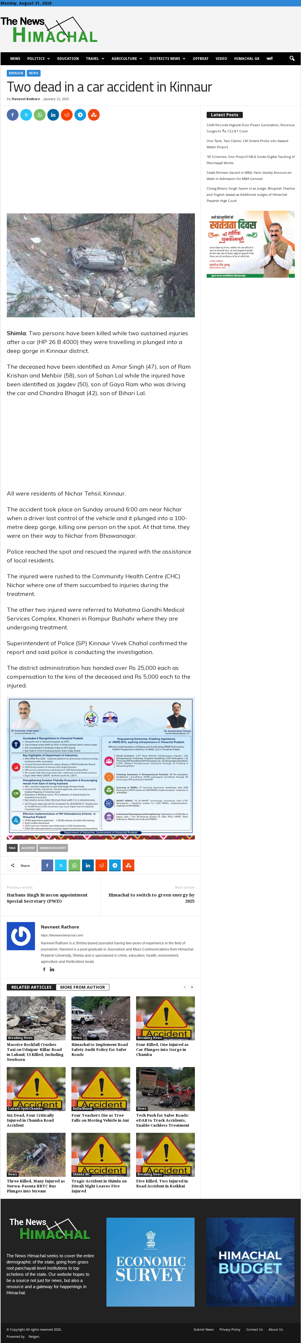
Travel (92, 59)
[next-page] (192, 987)
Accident (28, 848)
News (15, 59)
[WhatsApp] (40, 115)
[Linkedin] (53, 115)
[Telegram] (80, 115)
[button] (291, 58)
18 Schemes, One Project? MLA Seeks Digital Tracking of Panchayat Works (251, 160)
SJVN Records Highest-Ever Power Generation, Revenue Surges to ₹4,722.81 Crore (251, 128)
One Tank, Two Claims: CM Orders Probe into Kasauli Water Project (247, 144)
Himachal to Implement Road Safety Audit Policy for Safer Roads (99, 1049)
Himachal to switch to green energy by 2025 (151, 898)
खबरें (269, 59)
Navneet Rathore (26, 99)
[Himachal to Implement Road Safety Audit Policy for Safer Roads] (100, 1018)
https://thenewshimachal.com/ (62, 935)
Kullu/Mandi (82, 1108)
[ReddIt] (67, 115)
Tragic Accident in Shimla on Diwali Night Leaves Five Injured (99, 1186)
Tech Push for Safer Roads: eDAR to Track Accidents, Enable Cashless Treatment (162, 1120)
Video (221, 59)
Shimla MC (81, 1174)
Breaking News (20, 1037)
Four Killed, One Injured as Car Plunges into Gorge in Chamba (162, 1049)
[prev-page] (185, 987)
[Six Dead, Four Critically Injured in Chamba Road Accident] (36, 1089)
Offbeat (201, 59)
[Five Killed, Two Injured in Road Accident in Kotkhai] (165, 1155)
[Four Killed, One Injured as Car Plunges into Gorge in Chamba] (165, 1018)
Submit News (204, 1329)
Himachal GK (247, 59)
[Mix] (94, 115)
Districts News (165, 59)
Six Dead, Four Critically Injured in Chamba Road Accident (30, 1120)
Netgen (34, 1336)
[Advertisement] (101, 170)
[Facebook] (13, 115)
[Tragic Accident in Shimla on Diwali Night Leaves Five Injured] (100, 1155)
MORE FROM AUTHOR (82, 987)
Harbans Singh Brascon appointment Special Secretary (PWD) (47, 898)
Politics (36, 59)
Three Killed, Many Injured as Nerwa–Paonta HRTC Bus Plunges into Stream (36, 1186)
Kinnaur (16, 73)
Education (68, 59)
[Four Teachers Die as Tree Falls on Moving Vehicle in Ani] (100, 1089)
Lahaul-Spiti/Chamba (25, 1108)
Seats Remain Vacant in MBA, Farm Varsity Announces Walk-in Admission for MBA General (249, 175)
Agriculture (124, 59)
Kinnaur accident (53, 848)
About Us (276, 1329)
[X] (26, 115)
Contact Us (254, 1329)
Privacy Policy (230, 1329)
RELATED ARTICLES (31, 987)
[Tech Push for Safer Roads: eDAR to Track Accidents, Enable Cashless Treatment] (165, 1089)
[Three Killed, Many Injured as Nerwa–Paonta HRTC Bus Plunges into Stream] (36, 1155)
